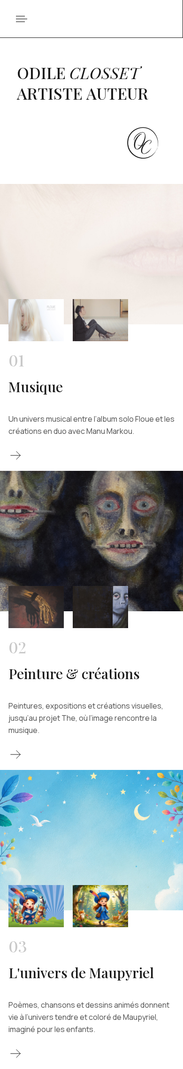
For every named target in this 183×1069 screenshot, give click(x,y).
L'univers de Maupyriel (81, 972)
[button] (21, 19)
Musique (35, 386)
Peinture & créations (74, 673)
